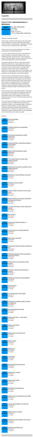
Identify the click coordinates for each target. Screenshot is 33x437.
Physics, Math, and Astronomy (23, 33)
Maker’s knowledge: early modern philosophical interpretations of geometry (19, 199)
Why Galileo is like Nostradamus (16, 388)
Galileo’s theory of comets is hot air (16, 333)
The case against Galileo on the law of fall (18, 404)
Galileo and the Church (13, 325)
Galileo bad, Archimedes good (15, 427)
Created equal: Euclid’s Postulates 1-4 (17, 222)
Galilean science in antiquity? (15, 411)
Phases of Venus (12, 341)
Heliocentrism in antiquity (14, 372)
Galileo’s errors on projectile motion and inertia (19, 396)
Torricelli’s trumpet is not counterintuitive (18, 127)
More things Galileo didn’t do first (16, 309)
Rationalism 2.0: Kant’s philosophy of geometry (19, 175)
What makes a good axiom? (15, 238)
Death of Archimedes (13, 119)
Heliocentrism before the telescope (16, 364)
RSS (15, 27)
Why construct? (12, 214)
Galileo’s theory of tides (13, 380)
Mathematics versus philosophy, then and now (19, 419)
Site (12, 27)
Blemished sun (11, 348)
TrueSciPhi (5, 16)
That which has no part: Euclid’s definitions (18, 230)
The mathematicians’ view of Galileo (17, 293)
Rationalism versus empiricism (15, 182)
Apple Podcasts (20, 27)
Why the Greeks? (12, 285)
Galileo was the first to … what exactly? (17, 317)
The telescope (11, 356)
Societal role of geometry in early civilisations (19, 277)
